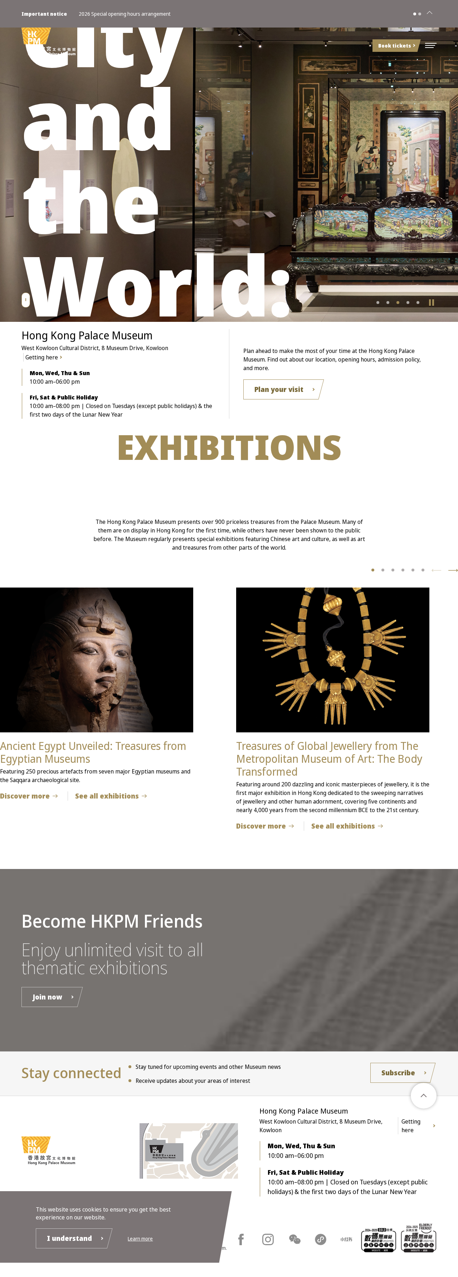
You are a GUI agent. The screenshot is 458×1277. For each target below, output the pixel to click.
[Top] (424, 1096)
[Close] (429, 14)
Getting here (41, 357)
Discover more (25, 796)
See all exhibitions (107, 796)
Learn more (140, 1238)
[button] (431, 45)
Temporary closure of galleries (112, 13)
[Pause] (432, 303)
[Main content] (25, 300)
